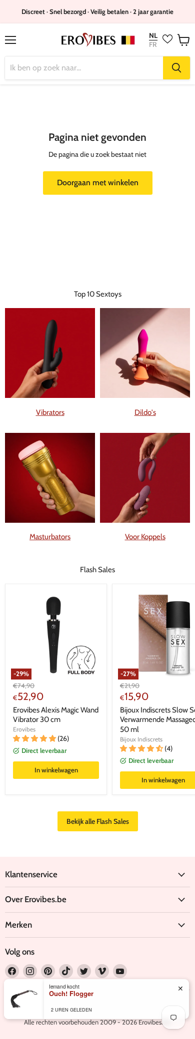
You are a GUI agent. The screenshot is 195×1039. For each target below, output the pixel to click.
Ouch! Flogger (71, 994)
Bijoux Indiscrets (141, 739)
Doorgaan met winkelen (97, 182)
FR (152, 44)
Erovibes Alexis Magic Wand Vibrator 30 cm (55, 714)
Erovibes (24, 729)
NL (153, 35)
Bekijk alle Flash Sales (97, 821)
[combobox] (84, 67)
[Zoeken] (176, 67)
